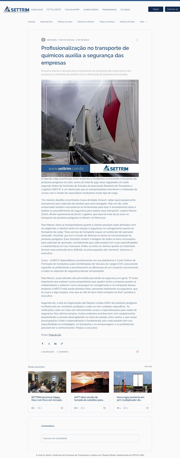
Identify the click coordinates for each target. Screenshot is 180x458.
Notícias (31, 22)
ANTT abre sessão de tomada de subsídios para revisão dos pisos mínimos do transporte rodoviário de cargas (89, 398)
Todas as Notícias (107, 22)
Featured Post (46, 22)
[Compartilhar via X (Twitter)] (49, 343)
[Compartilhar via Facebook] (42, 343)
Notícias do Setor (127, 22)
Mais (142, 22)
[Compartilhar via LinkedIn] (55, 343)
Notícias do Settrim (86, 22)
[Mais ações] (137, 39)
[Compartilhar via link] (62, 343)
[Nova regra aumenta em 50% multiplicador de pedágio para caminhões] (133, 382)
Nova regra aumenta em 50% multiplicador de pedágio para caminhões (130, 398)
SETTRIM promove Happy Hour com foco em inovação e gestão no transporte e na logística (47, 398)
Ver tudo (148, 366)
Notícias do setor (65, 22)
